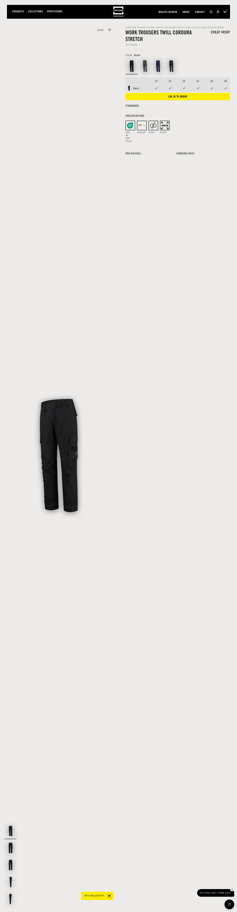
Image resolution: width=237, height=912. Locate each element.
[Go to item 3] (10, 865)
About (186, 12)
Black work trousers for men (139, 27)
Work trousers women (213, 27)
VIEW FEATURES (133, 153)
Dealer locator (168, 12)
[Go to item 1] (10, 831)
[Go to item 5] (10, 899)
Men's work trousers (174, 27)
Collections (35, 11)
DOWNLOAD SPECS (185, 153)
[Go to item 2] (10, 848)
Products (18, 11)
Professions (55, 11)
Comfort (159, 27)
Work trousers (193, 27)
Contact (200, 12)
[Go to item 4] (10, 882)
